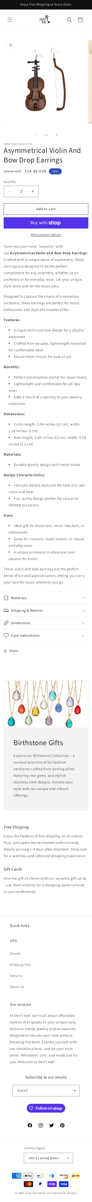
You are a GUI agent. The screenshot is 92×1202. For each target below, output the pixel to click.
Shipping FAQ (20, 964)
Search (15, 953)
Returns (16, 975)
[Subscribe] (74, 1090)
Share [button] (13, 650)
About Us (17, 986)
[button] (9, 19)
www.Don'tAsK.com (38, 1193)
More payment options (46, 234)
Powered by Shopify (64, 1193)
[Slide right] (57, 134)
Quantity (10, 182)
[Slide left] (35, 134)
